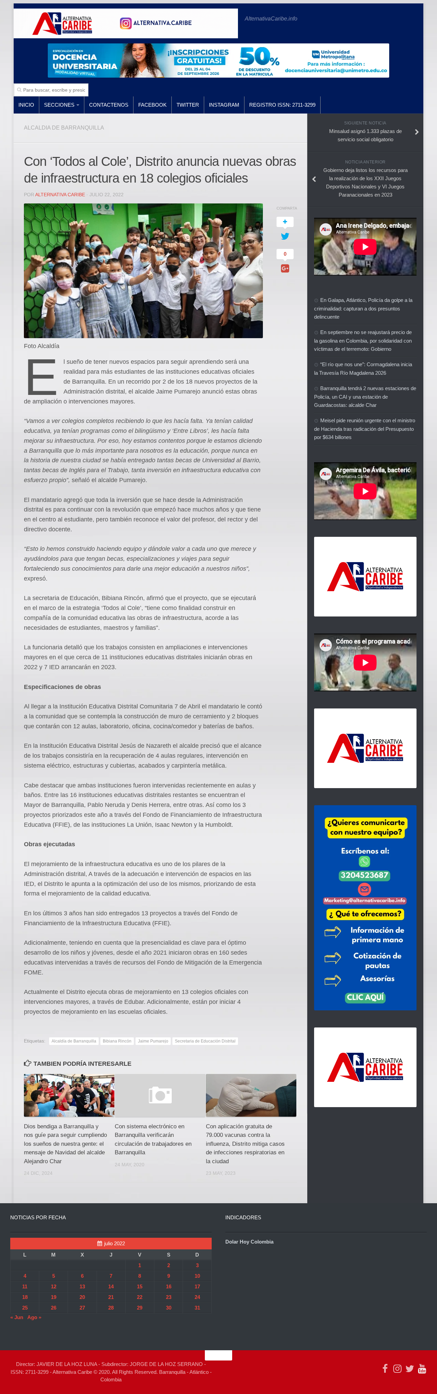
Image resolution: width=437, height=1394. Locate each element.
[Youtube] (422, 1368)
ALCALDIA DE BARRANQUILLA (64, 128)
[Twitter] (409, 1368)
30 (168, 1308)
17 (197, 1286)
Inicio (26, 105)
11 (24, 1286)
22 (139, 1297)
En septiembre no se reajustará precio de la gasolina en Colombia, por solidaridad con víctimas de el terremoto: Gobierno (363, 340)
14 (111, 1286)
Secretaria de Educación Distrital (205, 1041)
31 (197, 1308)
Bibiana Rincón (117, 1041)
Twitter (188, 105)
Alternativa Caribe (60, 194)
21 (111, 1297)
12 (53, 1286)
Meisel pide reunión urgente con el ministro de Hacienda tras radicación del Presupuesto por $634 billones (364, 428)
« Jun (16, 1317)
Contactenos (108, 105)
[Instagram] (397, 1368)
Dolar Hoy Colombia (249, 1242)
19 (53, 1297)
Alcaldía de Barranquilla (74, 1041)
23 (168, 1297)
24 (197, 1297)
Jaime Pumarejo (153, 1041)
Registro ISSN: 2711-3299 (282, 105)
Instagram (224, 105)
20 (82, 1297)
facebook (152, 105)
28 (111, 1308)
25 (25, 1308)
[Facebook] (385, 1368)
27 (82, 1308)
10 (197, 1276)
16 (168, 1286)
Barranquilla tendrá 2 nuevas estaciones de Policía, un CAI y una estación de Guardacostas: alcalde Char (365, 396)
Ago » (34, 1317)
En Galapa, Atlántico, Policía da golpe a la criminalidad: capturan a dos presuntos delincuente (363, 308)
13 (82, 1286)
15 (139, 1286)
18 (25, 1297)
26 (53, 1308)
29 (139, 1308)
